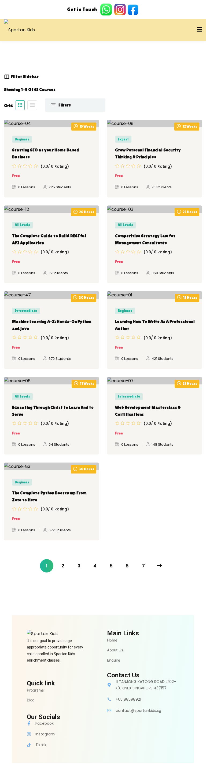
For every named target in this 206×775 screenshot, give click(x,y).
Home (112, 640)
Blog (31, 700)
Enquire (113, 660)
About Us (115, 650)
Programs (35, 690)
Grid (8, 105)
